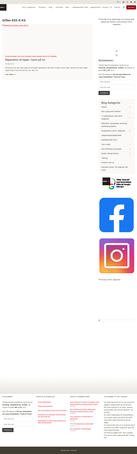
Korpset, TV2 (107, 7)
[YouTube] (131, 2)
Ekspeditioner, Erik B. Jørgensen (113, 131)
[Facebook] (123, 2)
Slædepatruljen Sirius (80, 7)
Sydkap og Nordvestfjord (45, 406)
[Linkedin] (135, 2)
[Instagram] (127, 2)
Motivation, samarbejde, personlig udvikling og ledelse (114, 124)
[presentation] (47, 38)
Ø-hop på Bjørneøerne (44, 402)
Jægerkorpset (95, 7)
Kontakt (131, 7)
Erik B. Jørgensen (75, 402)
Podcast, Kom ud (107, 162)
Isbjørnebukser (86, 428)
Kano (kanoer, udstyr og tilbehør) (44, 56)
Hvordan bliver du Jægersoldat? (84, 423)
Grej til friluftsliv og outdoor (111, 149)
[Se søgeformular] (123, 7)
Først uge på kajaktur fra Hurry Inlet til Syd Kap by (52, 410)
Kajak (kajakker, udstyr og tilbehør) (18, 56)
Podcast (117, 7)
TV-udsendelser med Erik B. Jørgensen (111, 117)
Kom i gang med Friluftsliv (111, 111)
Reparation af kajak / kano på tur (25, 59)
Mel (71, 409)
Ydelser (104, 107)
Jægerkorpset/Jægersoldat (111, 135)
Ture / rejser (105, 144)
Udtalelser (59, 7)
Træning (104, 158)
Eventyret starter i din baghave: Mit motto (114, 168)
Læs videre (10, 74)
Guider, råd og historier (110, 153)
